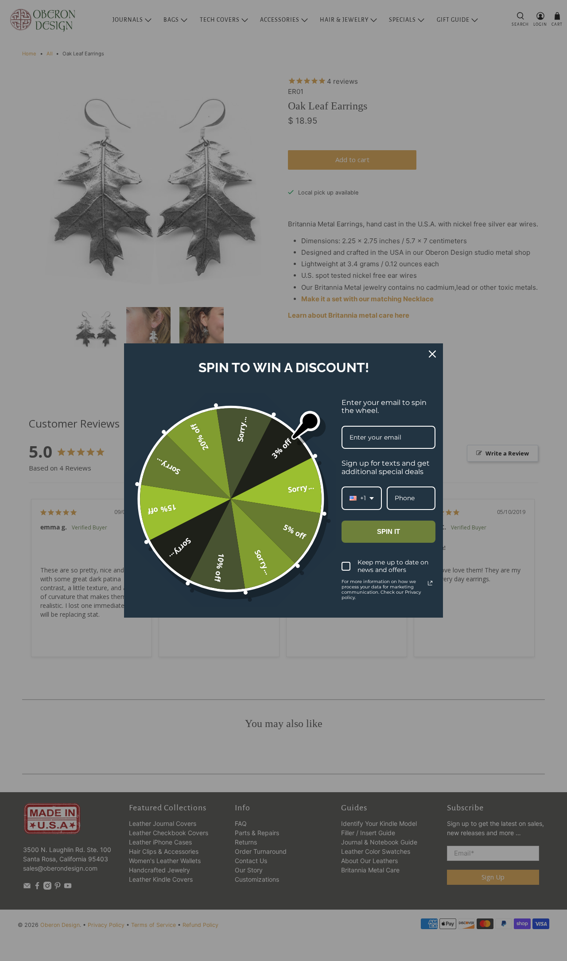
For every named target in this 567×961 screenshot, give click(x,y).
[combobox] (362, 498)
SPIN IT (388, 531)
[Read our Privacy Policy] (430, 583)
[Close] (432, 354)
